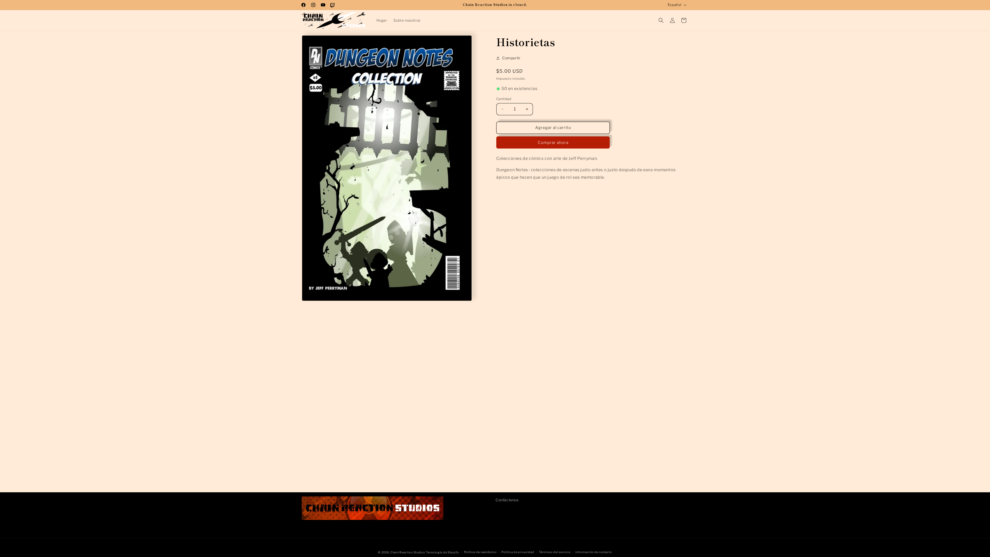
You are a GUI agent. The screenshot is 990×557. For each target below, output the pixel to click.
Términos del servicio (555, 552)
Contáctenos (507, 500)
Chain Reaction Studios (407, 552)
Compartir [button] (511, 58)
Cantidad (503, 99)
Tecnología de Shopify (442, 552)
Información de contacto (593, 552)
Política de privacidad (517, 552)
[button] (661, 20)
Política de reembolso (480, 552)
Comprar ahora (553, 142)
